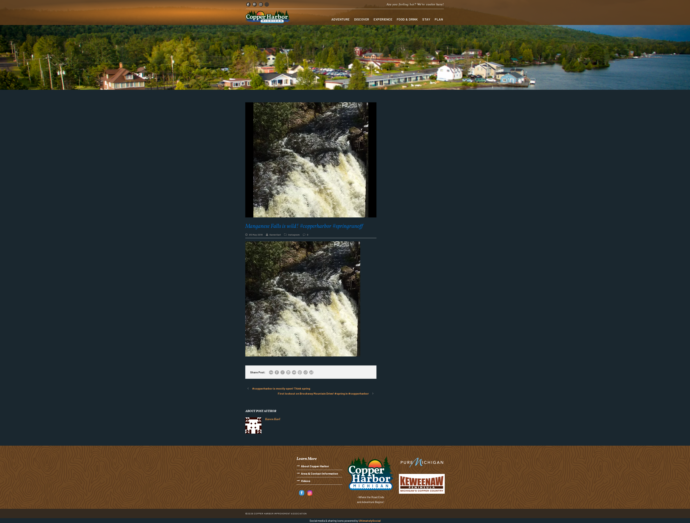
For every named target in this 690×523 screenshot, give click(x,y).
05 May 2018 (256, 234)
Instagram (294, 234)
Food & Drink (407, 19)
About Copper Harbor (315, 466)
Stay (426, 19)
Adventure (340, 19)
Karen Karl (275, 234)
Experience (383, 19)
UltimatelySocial (370, 520)
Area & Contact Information (319, 473)
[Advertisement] (413, 127)
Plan (439, 19)
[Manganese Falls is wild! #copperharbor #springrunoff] (302, 298)
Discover (361, 19)
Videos (305, 481)
